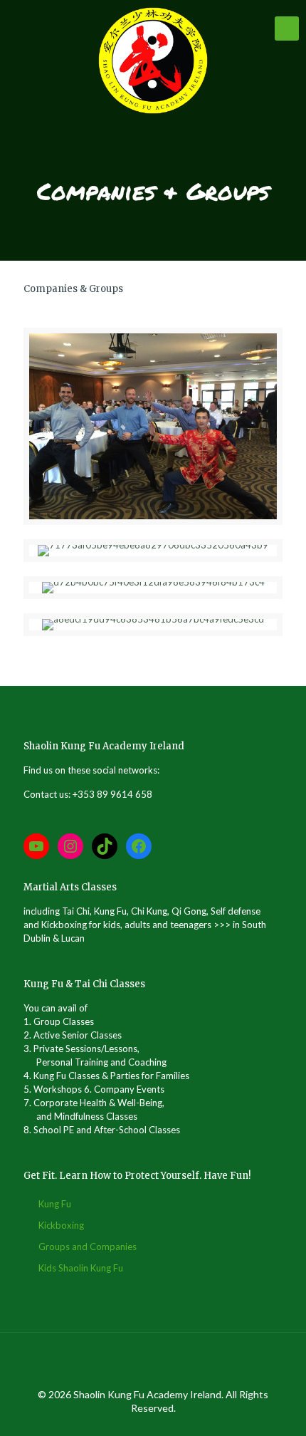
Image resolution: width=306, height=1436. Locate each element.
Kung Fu (54, 1203)
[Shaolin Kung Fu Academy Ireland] (153, 60)
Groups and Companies (87, 1246)
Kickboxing (61, 1225)
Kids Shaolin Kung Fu (80, 1268)
